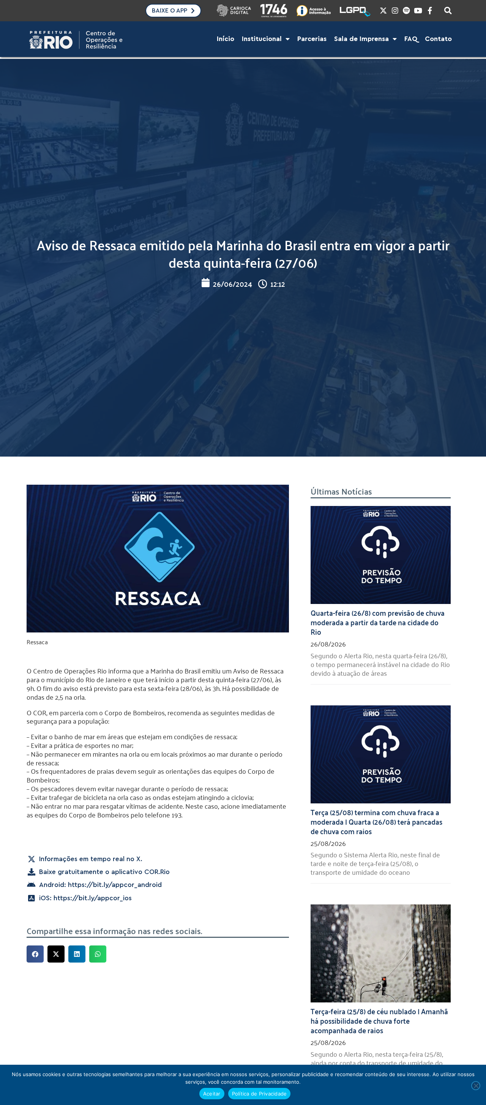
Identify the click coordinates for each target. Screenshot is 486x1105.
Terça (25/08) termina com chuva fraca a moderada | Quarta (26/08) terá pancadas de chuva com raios (376, 821)
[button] (35, 954)
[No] (475, 1085)
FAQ (410, 39)
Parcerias (312, 39)
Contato (438, 39)
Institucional (262, 39)
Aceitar (212, 1094)
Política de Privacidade (259, 1094)
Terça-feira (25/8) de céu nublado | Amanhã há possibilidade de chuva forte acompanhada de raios (379, 1020)
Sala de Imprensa (361, 39)
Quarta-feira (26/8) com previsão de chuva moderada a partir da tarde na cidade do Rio (378, 621)
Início (225, 39)
